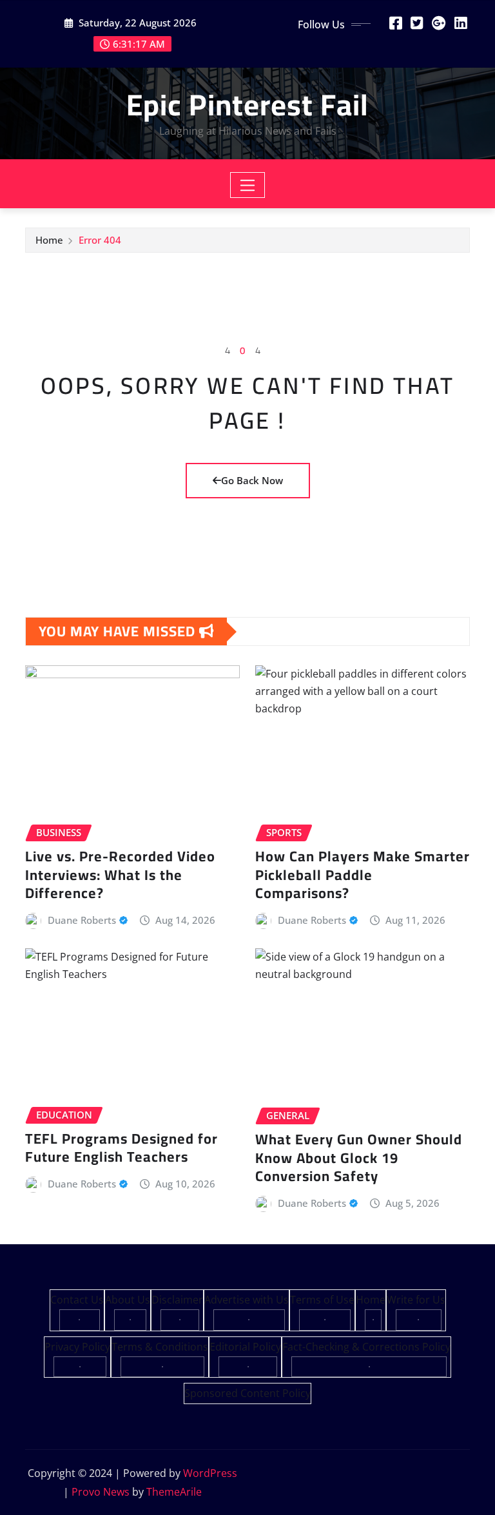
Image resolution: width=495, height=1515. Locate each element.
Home (49, 239)
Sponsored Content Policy (247, 1393)
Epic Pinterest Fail (247, 104)
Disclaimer (177, 1300)
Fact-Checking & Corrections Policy (366, 1347)
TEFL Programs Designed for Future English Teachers (121, 1148)
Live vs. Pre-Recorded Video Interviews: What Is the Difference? (120, 874)
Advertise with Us (246, 1300)
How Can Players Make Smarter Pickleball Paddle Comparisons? (362, 874)
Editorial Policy (245, 1347)
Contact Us (77, 1300)
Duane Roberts (82, 920)
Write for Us (416, 1300)
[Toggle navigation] (248, 185)
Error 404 (100, 239)
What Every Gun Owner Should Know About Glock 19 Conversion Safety (358, 1157)
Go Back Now (252, 480)
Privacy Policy (77, 1347)
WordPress (210, 1473)
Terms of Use (322, 1300)
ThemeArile (174, 1492)
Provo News (101, 1492)
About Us (127, 1300)
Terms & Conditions (160, 1347)
